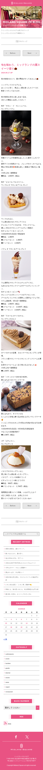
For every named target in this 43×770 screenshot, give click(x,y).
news (7, 682)
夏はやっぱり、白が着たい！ (14, 572)
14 (26, 623)
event (7, 659)
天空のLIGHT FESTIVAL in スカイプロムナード (20, 563)
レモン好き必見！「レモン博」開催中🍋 (18, 585)
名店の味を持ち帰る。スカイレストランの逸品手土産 (21, 578)
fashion (8, 663)
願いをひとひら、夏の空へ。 (14, 553)
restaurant (9, 692)
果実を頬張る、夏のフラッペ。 (15, 549)
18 (11, 627)
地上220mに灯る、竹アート (14, 558)
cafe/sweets (9, 654)
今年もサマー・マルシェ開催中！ (16, 568)
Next (32, 53)
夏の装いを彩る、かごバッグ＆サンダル (18, 594)
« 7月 (5, 639)
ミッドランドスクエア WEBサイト (14, 33)
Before (10, 53)
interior (7, 673)
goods (7, 668)
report (7, 687)
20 (21, 627)
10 (6, 623)
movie (7, 678)
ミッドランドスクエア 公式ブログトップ (16, 30)
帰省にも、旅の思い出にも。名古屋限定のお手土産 (21, 589)
